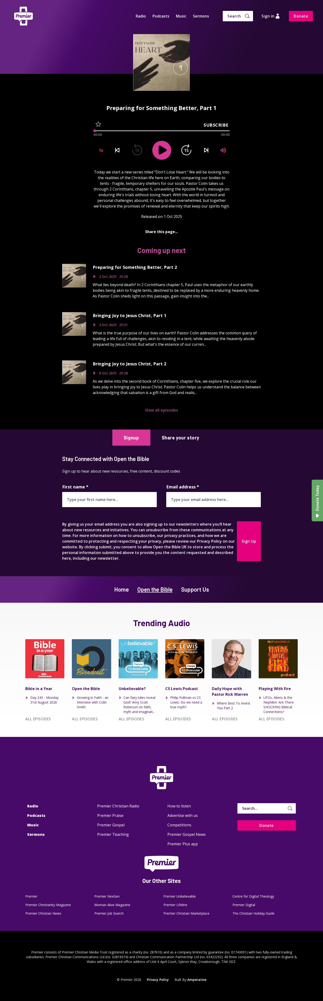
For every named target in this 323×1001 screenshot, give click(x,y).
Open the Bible (155, 589)
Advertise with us (182, 815)
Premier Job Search (109, 913)
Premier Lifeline (175, 905)
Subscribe (216, 125)
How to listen (179, 806)
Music (181, 16)
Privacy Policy (158, 979)
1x (101, 150)
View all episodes (161, 410)
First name (75, 487)
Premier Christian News (43, 913)
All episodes (38, 719)
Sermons (201, 16)
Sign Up (249, 541)
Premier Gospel (111, 825)
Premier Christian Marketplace (186, 913)
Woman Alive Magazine (112, 905)
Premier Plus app (182, 843)
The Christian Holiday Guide (253, 913)
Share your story (181, 437)
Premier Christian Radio (118, 806)
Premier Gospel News (186, 834)
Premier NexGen (107, 896)
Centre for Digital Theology (253, 896)
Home (121, 589)
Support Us (195, 589)
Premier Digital (243, 905)
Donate (301, 16)
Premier (31, 896)
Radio (141, 16)
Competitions (179, 825)
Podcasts (161, 16)
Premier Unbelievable (179, 896)
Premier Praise (110, 815)
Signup (131, 437)
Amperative (196, 979)
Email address (182, 487)
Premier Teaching (113, 834)
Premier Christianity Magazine (48, 905)
